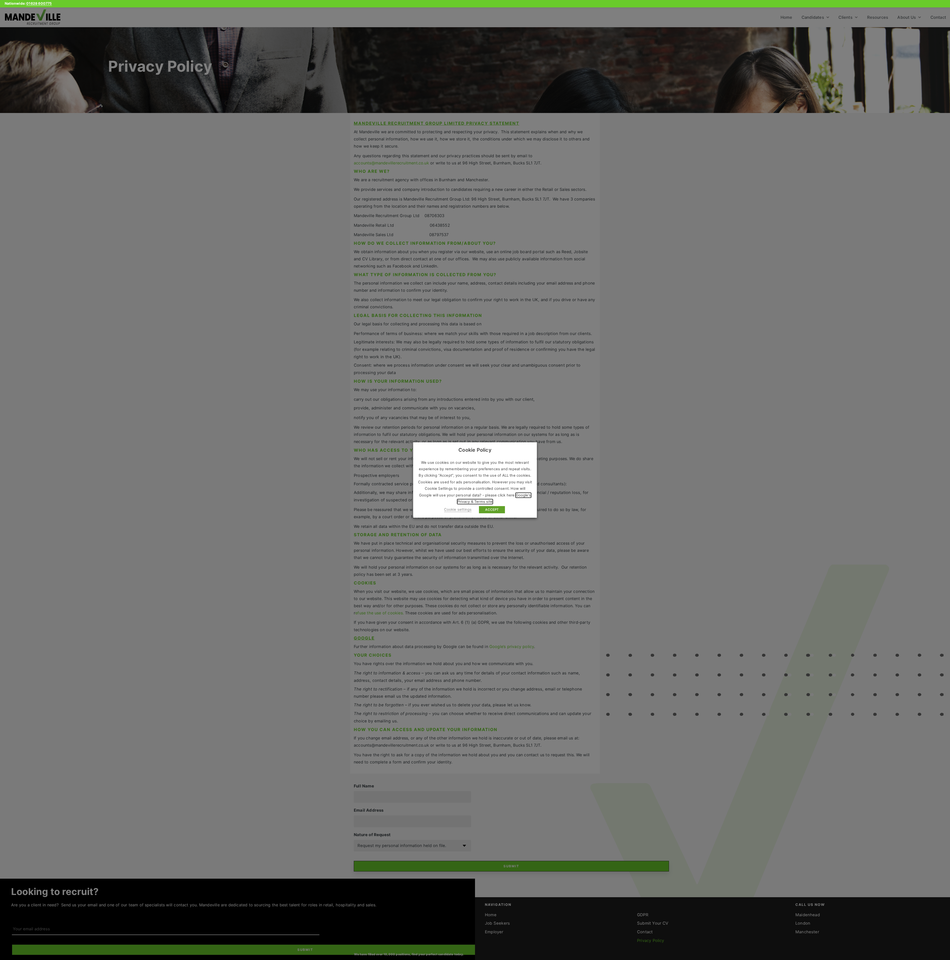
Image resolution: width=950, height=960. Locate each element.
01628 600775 (39, 3)
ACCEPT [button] (492, 510)
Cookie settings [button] (458, 509)
